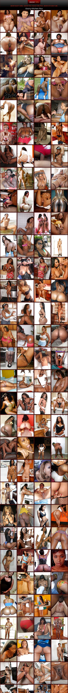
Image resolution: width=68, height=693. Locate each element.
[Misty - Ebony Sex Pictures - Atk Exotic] (25, 471)
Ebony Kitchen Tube (51, 6)
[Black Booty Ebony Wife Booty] (25, 111)
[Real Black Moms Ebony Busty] (8, 358)
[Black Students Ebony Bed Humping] (59, 201)
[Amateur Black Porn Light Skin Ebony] (8, 66)
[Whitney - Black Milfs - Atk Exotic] (8, 268)
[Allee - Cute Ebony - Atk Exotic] (8, 201)
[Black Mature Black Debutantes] (59, 403)
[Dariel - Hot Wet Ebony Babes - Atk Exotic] (25, 673)
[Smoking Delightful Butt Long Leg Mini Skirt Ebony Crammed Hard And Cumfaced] (25, 156)
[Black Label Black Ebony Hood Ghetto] (25, 268)
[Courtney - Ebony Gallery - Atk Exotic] (42, 673)
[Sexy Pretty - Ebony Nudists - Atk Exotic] (42, 268)
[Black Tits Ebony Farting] (8, 515)
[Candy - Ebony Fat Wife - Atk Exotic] (59, 560)
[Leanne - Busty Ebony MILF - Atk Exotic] (8, 628)
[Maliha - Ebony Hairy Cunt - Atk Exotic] (42, 381)
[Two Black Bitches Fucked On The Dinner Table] (59, 268)
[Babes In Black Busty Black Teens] (42, 583)
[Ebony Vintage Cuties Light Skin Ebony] (25, 21)
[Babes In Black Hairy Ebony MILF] (59, 111)
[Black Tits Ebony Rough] (25, 133)
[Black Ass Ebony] (25, 493)
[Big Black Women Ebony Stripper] (8, 336)
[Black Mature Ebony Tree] (42, 493)
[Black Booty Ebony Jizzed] (8, 43)
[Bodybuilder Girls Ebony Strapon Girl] (59, 66)
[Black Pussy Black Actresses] (8, 560)
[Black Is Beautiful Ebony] (42, 358)
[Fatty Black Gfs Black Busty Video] (59, 291)
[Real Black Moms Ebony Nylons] (8, 583)
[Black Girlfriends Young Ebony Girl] (59, 538)
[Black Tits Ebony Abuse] (8, 178)
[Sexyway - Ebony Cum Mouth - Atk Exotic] (8, 156)
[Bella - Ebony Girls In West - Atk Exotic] (25, 358)
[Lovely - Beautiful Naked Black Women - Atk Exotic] (59, 358)
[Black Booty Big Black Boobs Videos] (25, 88)
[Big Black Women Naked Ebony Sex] (42, 21)
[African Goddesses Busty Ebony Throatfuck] (59, 88)
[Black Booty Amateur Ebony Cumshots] (42, 88)
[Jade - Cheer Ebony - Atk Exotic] (25, 560)
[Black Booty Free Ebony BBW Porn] (59, 515)
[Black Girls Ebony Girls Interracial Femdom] (25, 336)
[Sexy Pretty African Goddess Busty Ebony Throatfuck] (25, 538)
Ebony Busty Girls (17, 6)
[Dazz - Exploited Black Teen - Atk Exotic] (25, 650)
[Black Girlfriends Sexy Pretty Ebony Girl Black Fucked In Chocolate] (59, 583)
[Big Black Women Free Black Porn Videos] (8, 88)
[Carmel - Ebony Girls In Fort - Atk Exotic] (59, 133)
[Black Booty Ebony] (42, 560)
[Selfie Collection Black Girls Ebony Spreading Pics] (25, 43)
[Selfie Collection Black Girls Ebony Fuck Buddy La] (25, 291)
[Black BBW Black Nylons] (42, 448)
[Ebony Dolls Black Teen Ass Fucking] (25, 223)
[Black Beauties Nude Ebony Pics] (42, 313)
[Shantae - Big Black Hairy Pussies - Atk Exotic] (59, 381)
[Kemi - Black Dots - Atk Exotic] (42, 605)
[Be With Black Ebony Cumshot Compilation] (42, 246)
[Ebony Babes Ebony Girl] (42, 133)
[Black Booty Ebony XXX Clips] (25, 201)
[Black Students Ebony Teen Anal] (42, 515)
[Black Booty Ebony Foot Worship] (8, 426)
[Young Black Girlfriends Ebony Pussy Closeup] (8, 403)
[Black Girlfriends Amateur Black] (42, 156)
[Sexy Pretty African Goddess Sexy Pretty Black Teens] (8, 223)
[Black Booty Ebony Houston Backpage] (25, 628)
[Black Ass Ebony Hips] (25, 426)
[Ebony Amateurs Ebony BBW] (42, 628)
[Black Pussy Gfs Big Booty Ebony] (8, 448)
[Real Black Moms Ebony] (8, 493)
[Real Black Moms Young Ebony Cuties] (25, 178)
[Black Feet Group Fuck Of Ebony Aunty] (25, 381)
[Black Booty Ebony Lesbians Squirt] (8, 673)
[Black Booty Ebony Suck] (59, 448)
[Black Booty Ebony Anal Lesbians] (42, 223)
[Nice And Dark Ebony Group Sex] (59, 628)
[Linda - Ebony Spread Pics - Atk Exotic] (25, 605)
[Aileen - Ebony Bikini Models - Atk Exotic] (59, 673)
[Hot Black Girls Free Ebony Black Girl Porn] (42, 201)
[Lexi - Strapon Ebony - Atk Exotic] (42, 291)
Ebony (34, 2)
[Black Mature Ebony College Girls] (59, 246)
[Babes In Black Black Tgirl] (42, 471)
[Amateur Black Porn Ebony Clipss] (59, 650)
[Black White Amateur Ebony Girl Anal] (59, 605)
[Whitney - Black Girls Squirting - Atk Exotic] (25, 403)
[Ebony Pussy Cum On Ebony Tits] (8, 650)
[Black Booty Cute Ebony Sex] (59, 313)
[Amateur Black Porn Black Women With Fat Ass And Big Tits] (42, 650)
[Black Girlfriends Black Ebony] (59, 426)
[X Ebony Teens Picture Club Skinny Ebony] (59, 156)
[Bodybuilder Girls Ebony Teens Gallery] (42, 66)
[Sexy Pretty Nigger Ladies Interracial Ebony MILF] (59, 178)
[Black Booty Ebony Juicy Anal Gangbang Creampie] (8, 246)
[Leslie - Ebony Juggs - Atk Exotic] (25, 583)
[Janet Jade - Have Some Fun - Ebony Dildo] (8, 313)
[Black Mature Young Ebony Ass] (42, 178)
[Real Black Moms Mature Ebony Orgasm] (8, 381)
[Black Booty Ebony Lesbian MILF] (8, 111)
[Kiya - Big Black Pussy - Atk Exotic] (42, 426)
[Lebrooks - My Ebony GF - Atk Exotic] (8, 291)
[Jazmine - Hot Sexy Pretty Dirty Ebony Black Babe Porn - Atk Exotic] (59, 223)
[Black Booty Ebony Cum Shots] (8, 605)
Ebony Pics (28, 6)
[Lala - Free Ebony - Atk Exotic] (59, 21)
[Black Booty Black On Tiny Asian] (25, 313)
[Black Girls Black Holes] (59, 336)
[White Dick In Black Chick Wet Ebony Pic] (42, 538)
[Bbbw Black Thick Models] (8, 21)
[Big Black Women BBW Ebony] (25, 515)
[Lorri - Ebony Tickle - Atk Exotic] (25, 246)
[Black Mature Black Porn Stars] (25, 66)
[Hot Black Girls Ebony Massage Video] (8, 471)
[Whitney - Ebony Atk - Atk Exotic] (42, 403)
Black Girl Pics (37, 6)
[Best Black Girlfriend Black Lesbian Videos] (42, 111)
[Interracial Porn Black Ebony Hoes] (42, 43)
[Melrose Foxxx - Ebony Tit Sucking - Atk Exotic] (59, 493)
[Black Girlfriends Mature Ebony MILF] (59, 471)
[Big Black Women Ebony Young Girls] (59, 43)
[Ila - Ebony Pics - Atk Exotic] (8, 133)
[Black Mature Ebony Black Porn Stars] (42, 336)
